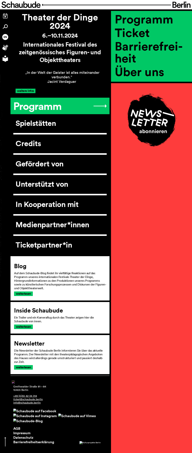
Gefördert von (40, 163)
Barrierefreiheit (149, 52)
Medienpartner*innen (52, 224)
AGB (16, 428)
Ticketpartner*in (44, 244)
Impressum (22, 433)
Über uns (139, 71)
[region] (151, 84)
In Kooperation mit (47, 204)
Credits (28, 143)
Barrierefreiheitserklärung (33, 442)
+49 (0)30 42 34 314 (25, 396)
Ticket (132, 32)
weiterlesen (23, 294)
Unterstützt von (42, 184)
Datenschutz (23, 437)
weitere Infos (25, 91)
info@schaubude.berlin (27, 402)
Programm (144, 19)
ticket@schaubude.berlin (28, 399)
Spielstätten (36, 123)
